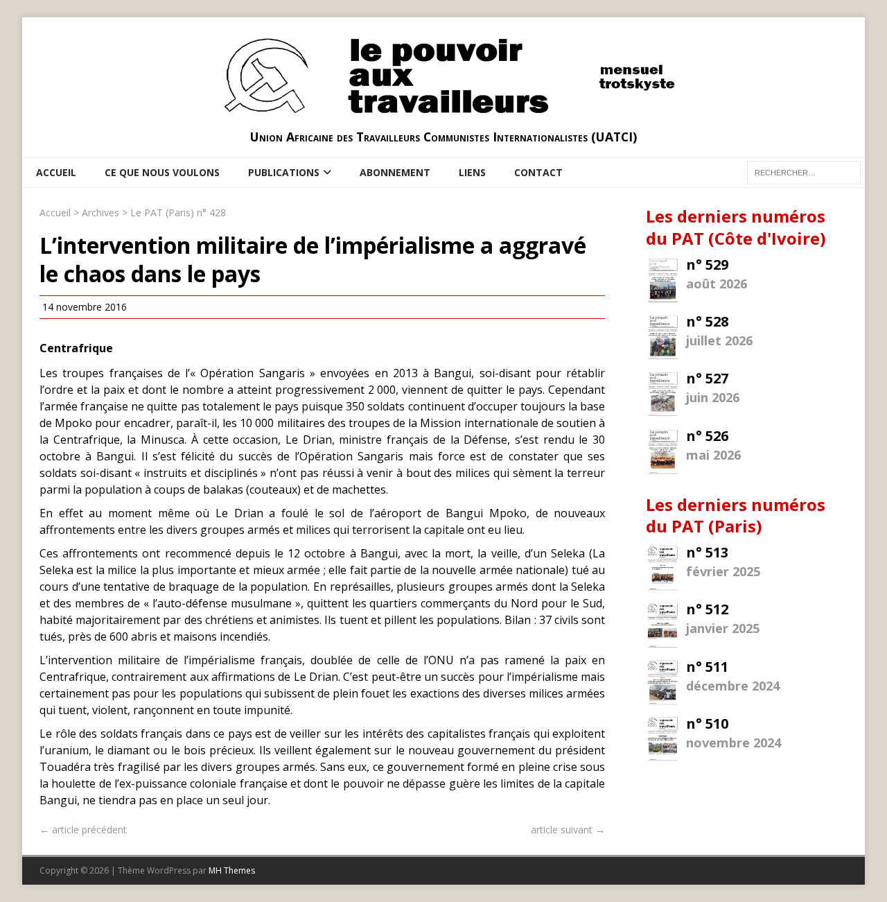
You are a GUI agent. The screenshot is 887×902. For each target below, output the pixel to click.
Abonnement (395, 172)
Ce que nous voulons (162, 172)
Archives (100, 212)
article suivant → (568, 829)
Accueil (56, 172)
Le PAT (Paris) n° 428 (178, 212)
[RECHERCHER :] (804, 171)
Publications (283, 172)
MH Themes (232, 870)
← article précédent (83, 829)
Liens (472, 172)
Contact (538, 172)
